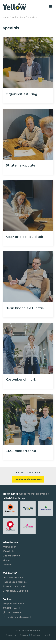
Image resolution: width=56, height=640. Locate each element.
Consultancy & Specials (15, 590)
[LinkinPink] (28, 525)
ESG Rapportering (21, 450)
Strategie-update (20, 165)
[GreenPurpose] (46, 507)
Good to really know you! (28, 479)
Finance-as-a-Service (15, 581)
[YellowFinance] (14, 6)
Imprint (46, 635)
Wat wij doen (9, 546)
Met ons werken (11, 555)
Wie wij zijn (8, 551)
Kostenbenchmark (21, 379)
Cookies (35, 635)
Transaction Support (14, 586)
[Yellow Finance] (28, 507)
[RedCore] (10, 525)
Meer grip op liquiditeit (24, 236)
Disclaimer (11, 635)
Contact (7, 564)
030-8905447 (14, 612)
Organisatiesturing (21, 94)
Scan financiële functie (25, 308)
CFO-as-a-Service (13, 577)
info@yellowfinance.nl (19, 617)
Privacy (24, 635)
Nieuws (6, 560)
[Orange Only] (10, 507)
